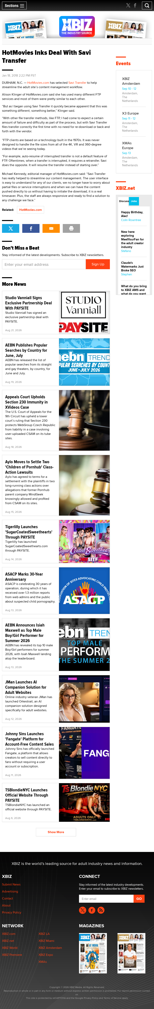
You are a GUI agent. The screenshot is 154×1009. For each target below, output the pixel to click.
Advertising (10, 891)
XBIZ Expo (45, 954)
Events (123, 63)
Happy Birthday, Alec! (132, 214)
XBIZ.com (8, 933)
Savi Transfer (77, 82)
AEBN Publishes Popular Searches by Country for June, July (26, 350)
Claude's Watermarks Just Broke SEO (132, 267)
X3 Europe (130, 113)
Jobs (134, 201)
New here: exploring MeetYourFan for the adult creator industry (132, 239)
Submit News (11, 884)
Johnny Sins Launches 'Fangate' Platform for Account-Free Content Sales (29, 738)
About (6, 905)
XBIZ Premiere (12, 954)
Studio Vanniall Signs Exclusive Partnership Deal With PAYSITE (28, 302)
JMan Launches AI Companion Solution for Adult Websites (25, 687)
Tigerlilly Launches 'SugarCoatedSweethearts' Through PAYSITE (28, 531)
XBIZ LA (44, 933)
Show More (56, 832)
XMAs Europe (127, 145)
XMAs (42, 961)
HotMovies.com (38, 82)
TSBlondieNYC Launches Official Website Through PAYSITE (26, 795)
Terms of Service (113, 998)
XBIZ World (9, 947)
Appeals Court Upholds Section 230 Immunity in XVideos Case (26, 401)
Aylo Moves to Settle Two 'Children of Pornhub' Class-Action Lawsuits (29, 466)
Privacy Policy (11, 912)
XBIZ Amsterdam (131, 81)
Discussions (123, 201)
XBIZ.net (125, 188)
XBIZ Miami (46, 940)
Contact (7, 898)
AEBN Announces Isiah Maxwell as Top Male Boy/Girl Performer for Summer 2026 (25, 633)
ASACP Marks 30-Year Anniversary (24, 576)
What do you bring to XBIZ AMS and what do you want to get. (134, 292)
